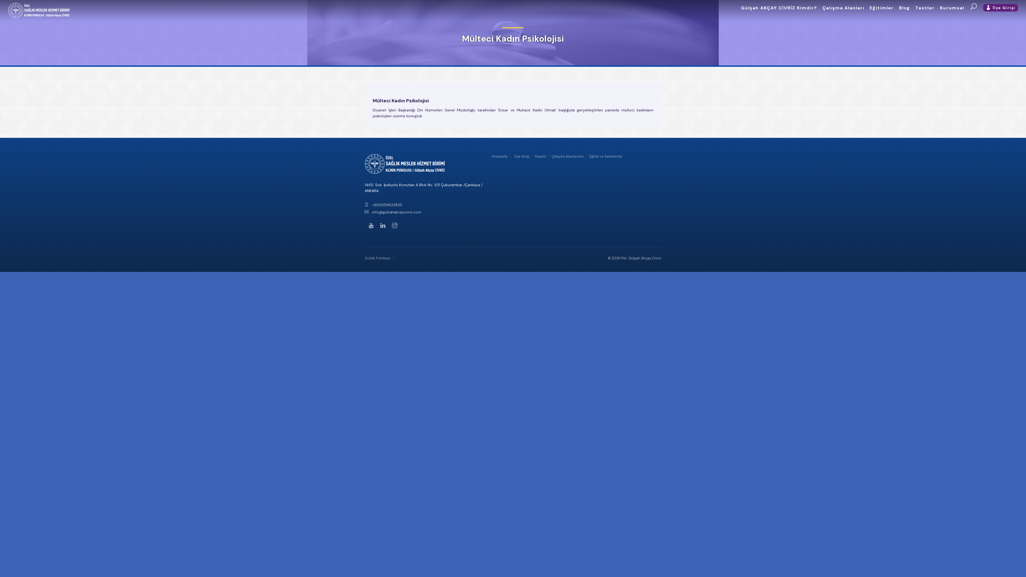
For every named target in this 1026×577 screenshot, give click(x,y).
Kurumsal (952, 8)
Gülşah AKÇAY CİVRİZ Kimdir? (779, 8)
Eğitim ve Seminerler (606, 156)
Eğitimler (882, 8)
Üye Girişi (522, 156)
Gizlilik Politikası (377, 258)
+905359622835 (386, 204)
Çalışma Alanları (843, 8)
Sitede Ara (973, 6)
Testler (925, 8)
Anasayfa (499, 156)
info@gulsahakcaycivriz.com (396, 212)
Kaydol (540, 156)
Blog (904, 8)
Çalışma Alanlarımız (568, 156)
